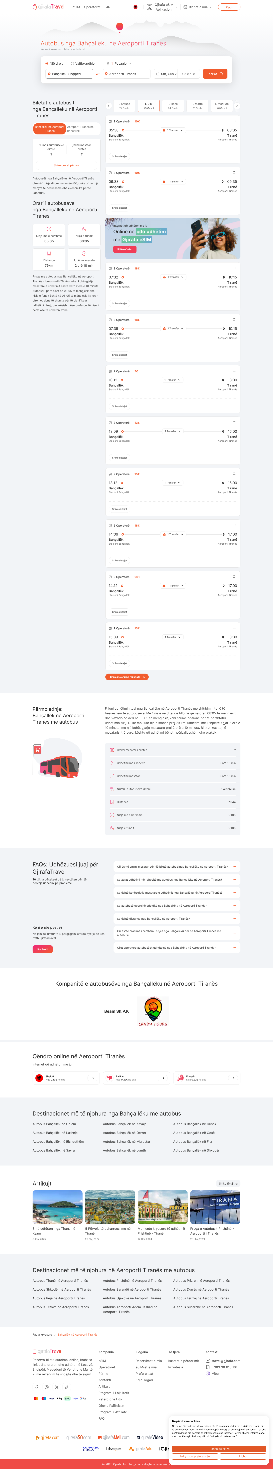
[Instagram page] (47, 1387)
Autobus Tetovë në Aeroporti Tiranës (61, 1307)
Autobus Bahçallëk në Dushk (194, 1124)
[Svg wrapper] (47, 1438)
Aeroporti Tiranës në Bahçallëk (80, 128)
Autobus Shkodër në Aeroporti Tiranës (62, 1289)
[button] (177, 866)
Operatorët (92, 7)
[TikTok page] (67, 1387)
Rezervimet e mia (149, 1361)
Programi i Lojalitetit (114, 1393)
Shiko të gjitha (228, 1183)
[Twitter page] (57, 1387)
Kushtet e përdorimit (183, 1361)
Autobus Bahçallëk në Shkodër (196, 1150)
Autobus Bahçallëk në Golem (54, 1124)
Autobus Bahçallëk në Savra (54, 1150)
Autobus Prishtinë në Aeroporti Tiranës (132, 1281)
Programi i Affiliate (113, 1412)
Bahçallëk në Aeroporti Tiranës (49, 128)
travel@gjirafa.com (226, 1361)
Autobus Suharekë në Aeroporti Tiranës (203, 1307)
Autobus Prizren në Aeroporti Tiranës (201, 1281)
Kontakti (42, 949)
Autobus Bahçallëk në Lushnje (55, 1133)
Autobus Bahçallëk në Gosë (194, 1133)
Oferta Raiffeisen (111, 1406)
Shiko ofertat (125, 249)
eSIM (76, 7)
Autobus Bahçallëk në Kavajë (124, 1124)
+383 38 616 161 (224, 1367)
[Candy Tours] (153, 1011)
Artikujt (104, 1386)
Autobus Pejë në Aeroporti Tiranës (59, 1298)
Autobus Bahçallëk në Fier (192, 1142)
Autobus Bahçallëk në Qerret (124, 1133)
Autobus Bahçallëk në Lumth (124, 1150)
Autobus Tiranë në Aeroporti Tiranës (60, 1281)
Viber (216, 1374)
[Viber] (207, 1373)
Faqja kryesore (42, 1334)
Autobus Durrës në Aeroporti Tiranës (201, 1289)
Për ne (103, 1374)
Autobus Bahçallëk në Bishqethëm (58, 1142)
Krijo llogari (144, 1380)
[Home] (49, 7)
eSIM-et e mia (146, 1367)
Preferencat (144, 1374)
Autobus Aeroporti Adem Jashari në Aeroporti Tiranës (130, 1309)
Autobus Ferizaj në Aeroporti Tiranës (201, 1298)
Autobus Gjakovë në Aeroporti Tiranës (132, 1298)
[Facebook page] (37, 1387)
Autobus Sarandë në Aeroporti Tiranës (132, 1289)
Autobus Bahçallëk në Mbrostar (126, 1142)
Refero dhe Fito (110, 1399)
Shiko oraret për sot (67, 165)
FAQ (108, 7)
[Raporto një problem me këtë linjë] (234, 121)
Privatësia (175, 1367)
